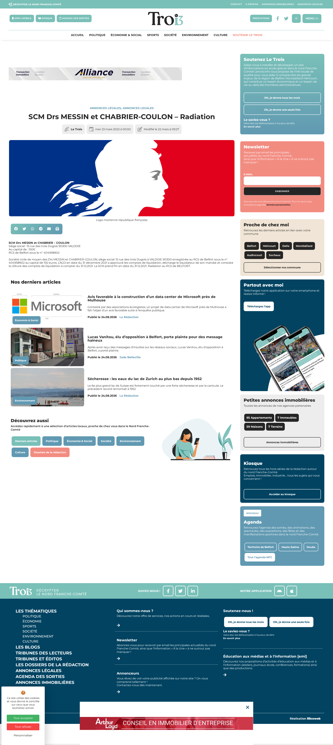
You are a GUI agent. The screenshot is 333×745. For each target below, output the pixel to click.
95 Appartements (259, 417)
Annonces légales (310, 4)
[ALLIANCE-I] (95, 94)
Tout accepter (23, 718)
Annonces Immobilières (278, 4)
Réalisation (305, 718)
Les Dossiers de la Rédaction (52, 665)
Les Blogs (28, 647)
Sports (153, 35)
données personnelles (278, 204)
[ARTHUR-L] (166, 723)
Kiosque (26, 688)
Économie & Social (126, 35)
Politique (97, 35)
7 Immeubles (287, 417)
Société (170, 35)
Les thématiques (36, 611)
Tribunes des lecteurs (44, 653)
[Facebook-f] (278, 18)
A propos (251, 4)
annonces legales (138, 108)
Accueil (77, 35)
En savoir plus (252, 126)
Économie (32, 621)
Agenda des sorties (40, 677)
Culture (221, 35)
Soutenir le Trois (247, 35)
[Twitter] (286, 18)
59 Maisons (254, 426)
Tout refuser (23, 726)
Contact (236, 4)
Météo (23, 694)
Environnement (195, 35)
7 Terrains (275, 426)
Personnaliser (23, 735)
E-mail (248, 174)
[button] (16, 229)
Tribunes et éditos (39, 659)
